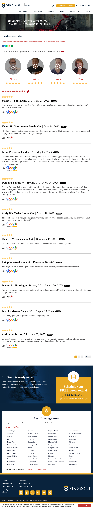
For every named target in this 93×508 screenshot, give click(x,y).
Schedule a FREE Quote (65, 5)
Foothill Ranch (33, 433)
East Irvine (10, 464)
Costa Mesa (11, 450)
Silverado (72, 442)
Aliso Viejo (11, 431)
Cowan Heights (12, 456)
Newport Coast (53, 448)
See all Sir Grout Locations (37, 469)
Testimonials (75, 11)
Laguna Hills (32, 462)
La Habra (31, 450)
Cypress (10, 459)
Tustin (71, 456)
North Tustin (52, 450)
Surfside (71, 450)
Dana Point (11, 462)
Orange (50, 453)
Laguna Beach (32, 459)
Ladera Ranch (32, 456)
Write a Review (53, 6)
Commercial (37, 11)
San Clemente (73, 431)
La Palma (31, 453)
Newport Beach (53, 445)
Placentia (51, 456)
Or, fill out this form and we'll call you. (73, 399)
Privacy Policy (56, 504)
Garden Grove (32, 442)
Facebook (3, 46)
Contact (88, 11)
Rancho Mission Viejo (55, 459)
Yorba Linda (73, 464)
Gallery (51, 11)
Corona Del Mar (12, 448)
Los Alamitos (52, 436)
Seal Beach (72, 439)
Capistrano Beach (13, 445)
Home (4, 480)
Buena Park (11, 442)
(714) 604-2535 (83, 5)
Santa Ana (72, 436)
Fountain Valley (33, 436)
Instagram (21, 492)
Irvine (30, 448)
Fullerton (31, 439)
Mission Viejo (53, 442)
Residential (23, 11)
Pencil (28, 91)
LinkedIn (44, 492)
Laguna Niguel (33, 464)
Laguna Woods (53, 431)
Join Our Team (25, 486)
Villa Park (72, 459)
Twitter (5, 46)
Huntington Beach (34, 445)
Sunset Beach (73, 448)
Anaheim (10, 433)
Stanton (71, 445)
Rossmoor (51, 464)
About (62, 11)
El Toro (30, 431)
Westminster (73, 462)
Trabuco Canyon (74, 453)
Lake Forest (52, 433)
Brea (8, 439)
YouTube (38, 492)
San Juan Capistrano (75, 433)
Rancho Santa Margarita (56, 462)
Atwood (10, 436)
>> (89, 357)
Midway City (52, 439)
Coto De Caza (12, 453)
